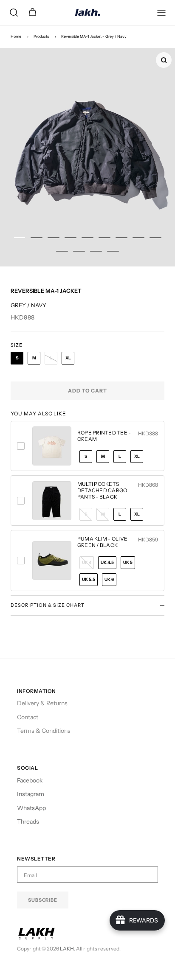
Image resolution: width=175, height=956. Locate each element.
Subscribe (42, 900)
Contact (27, 717)
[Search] (13, 12)
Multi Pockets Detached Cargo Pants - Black (102, 490)
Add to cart (87, 390)
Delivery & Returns (42, 703)
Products (41, 36)
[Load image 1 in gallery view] (87, 157)
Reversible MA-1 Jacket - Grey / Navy (94, 36)
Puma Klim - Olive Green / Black (102, 541)
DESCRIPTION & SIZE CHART (48, 605)
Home (16, 36)
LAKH (67, 948)
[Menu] (161, 12)
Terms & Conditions (44, 731)
